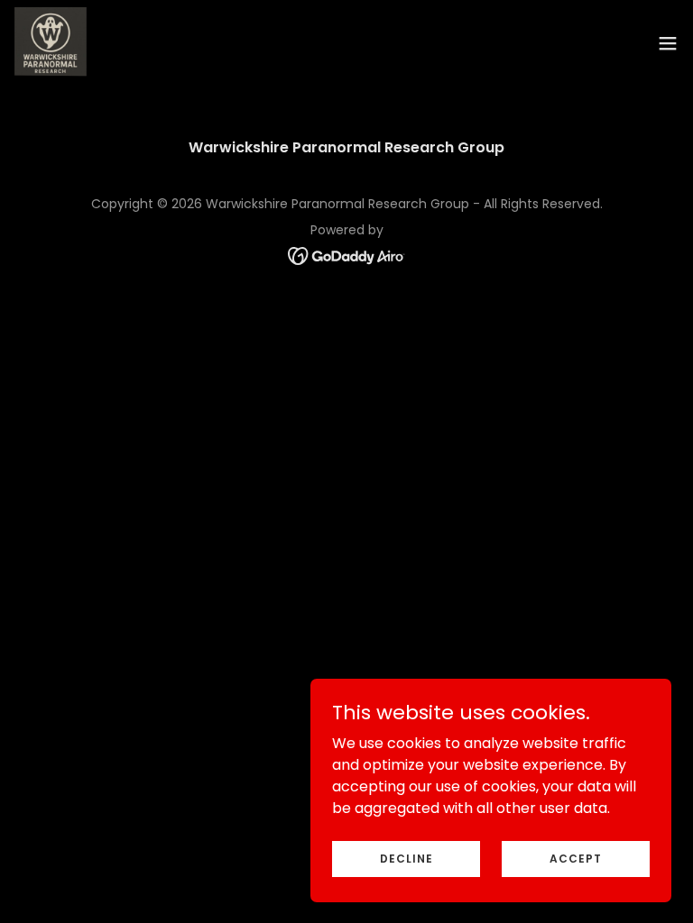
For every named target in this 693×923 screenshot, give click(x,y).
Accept (576, 857)
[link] (50, 43)
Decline (406, 857)
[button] (668, 43)
